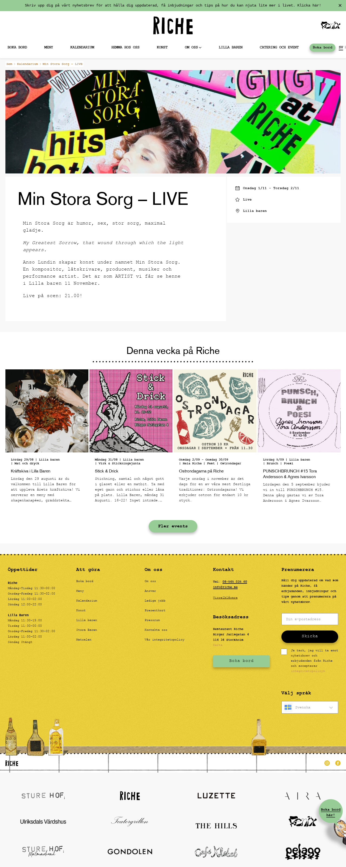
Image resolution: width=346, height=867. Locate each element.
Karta (217, 645)
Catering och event (279, 47)
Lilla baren (230, 47)
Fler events (173, 526)
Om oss (191, 47)
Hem (9, 64)
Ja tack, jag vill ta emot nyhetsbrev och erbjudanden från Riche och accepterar (314, 661)
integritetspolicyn (308, 671)
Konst (162, 47)
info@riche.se (225, 587)
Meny (48, 47)
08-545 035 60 (234, 582)
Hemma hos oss (125, 47)
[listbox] (309, 707)
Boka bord (322, 47)
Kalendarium (82, 47)
